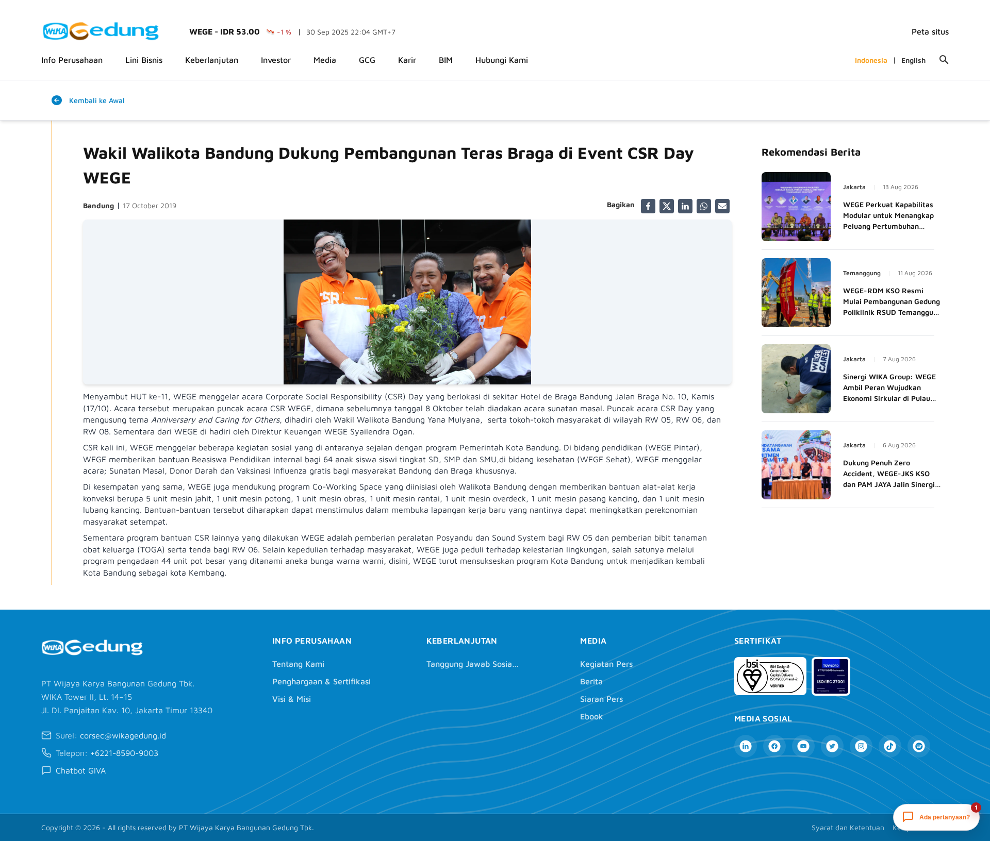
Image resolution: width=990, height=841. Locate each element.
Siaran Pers (601, 698)
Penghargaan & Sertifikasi (321, 681)
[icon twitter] (832, 746)
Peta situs (930, 31)
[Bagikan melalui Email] (722, 206)
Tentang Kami (298, 663)
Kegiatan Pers (606, 663)
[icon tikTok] (890, 746)
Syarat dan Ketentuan (848, 827)
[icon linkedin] (745, 746)
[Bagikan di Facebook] (648, 206)
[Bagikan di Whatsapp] (704, 206)
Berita (591, 681)
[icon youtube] (803, 746)
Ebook (591, 716)
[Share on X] (666, 206)
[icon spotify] (919, 746)
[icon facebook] (774, 746)
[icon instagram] (861, 746)
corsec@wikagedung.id (123, 735)
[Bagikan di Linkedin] (685, 206)
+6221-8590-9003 (124, 753)
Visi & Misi (291, 698)
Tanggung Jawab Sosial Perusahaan (472, 663)
